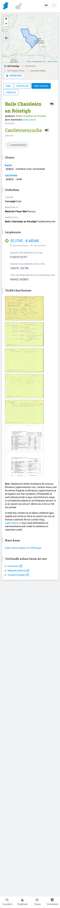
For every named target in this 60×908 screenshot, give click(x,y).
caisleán (11, 175)
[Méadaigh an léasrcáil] (6, 30)
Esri (44, 61)
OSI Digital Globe (15, 70)
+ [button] (6, 19)
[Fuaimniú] (52, 104)
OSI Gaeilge (13, 66)
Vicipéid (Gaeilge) (16, 574)
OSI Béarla (30, 66)
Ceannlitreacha (18, 145)
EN (54, 5)
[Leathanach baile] (6, 6)
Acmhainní (52, 904)
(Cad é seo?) (29, 119)
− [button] (6, 24)
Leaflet (28, 61)
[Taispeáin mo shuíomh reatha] (6, 37)
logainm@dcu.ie (13, 523)
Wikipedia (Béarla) (16, 570)
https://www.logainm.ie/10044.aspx (23, 547)
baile (8, 165)
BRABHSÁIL (16, 75)
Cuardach (7, 904)
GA (46, 5)
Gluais (37, 904)
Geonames (13, 566)
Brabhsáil (22, 904)
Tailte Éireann (52, 61)
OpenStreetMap (38, 70)
